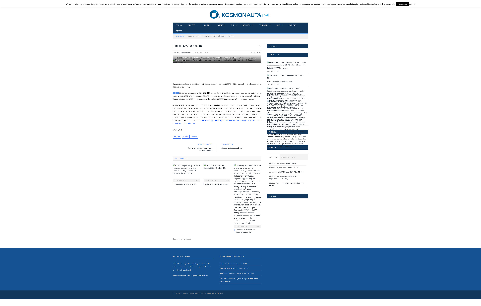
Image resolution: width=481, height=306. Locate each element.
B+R (232, 25)
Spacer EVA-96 (290, 163)
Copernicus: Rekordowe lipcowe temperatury (245, 230)
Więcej (412, 4)
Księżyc (177, 136)
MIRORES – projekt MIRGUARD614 (290, 172)
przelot (185, 136)
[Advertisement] (220, 73)
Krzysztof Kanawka (182, 53)
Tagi (293, 157)
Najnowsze (285, 157)
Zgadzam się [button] (402, 4)
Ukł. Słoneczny (255, 53)
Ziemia (193, 136)
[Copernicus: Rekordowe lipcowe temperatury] (247, 194)
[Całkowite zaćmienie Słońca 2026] (217, 172)
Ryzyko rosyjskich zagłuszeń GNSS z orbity (284, 177)
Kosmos (246, 25)
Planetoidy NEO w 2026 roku (186, 183)
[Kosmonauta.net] (240, 14)
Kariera (292, 25)
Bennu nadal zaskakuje (231, 147)
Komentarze (273, 157)
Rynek (206, 25)
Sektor (191, 25)
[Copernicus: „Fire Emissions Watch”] (287, 104)
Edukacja (263, 25)
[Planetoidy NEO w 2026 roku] (186, 172)
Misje (220, 25)
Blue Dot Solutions (201, 275)
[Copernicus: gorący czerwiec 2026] (287, 146)
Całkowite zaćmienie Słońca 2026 (279, 82)
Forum (179, 25)
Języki (179, 31)
